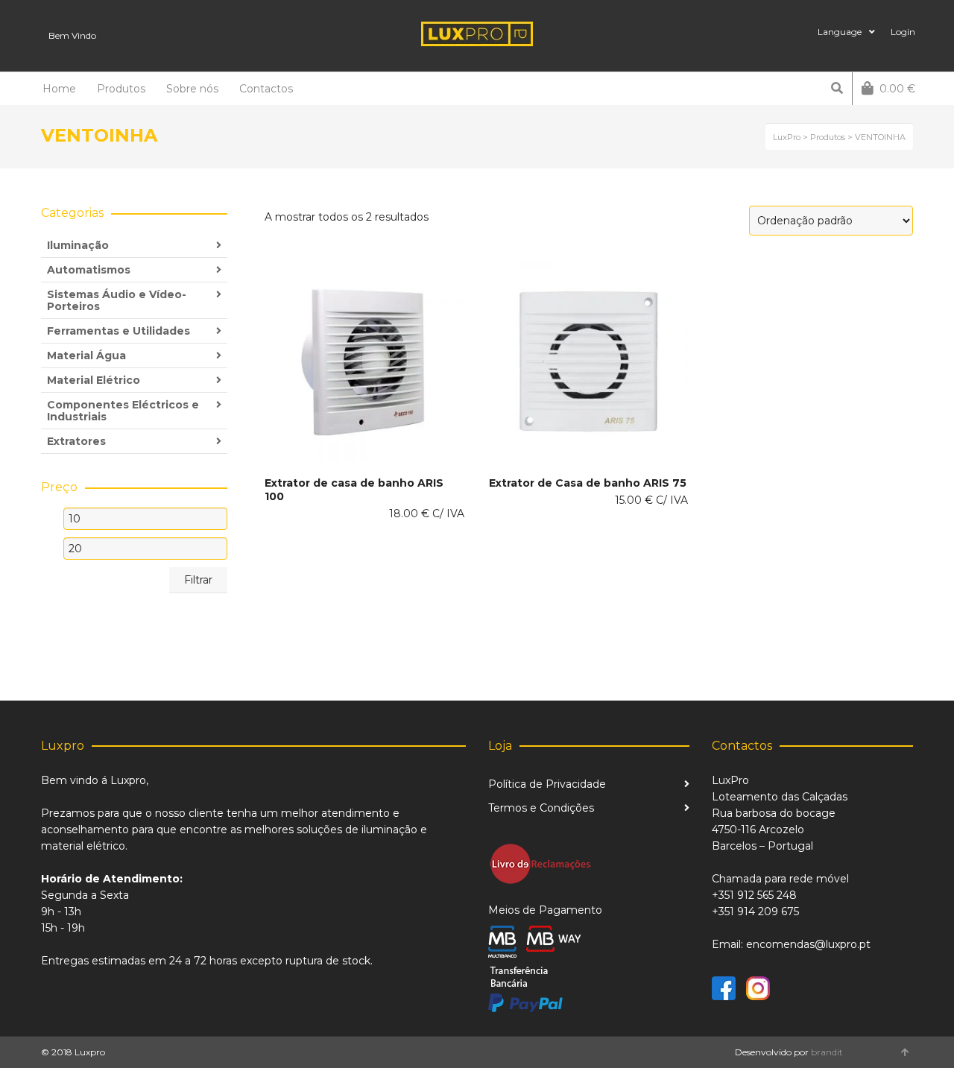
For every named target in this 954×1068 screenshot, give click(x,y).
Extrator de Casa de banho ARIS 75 (587, 483)
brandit (827, 1052)
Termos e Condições (541, 808)
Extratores (76, 441)
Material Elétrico (93, 380)
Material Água (86, 355)
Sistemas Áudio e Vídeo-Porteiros (116, 300)
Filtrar (198, 580)
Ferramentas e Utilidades (118, 331)
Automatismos (88, 270)
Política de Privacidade (547, 784)
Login (903, 31)
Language (840, 31)
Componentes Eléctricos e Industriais (123, 410)
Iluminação (78, 245)
